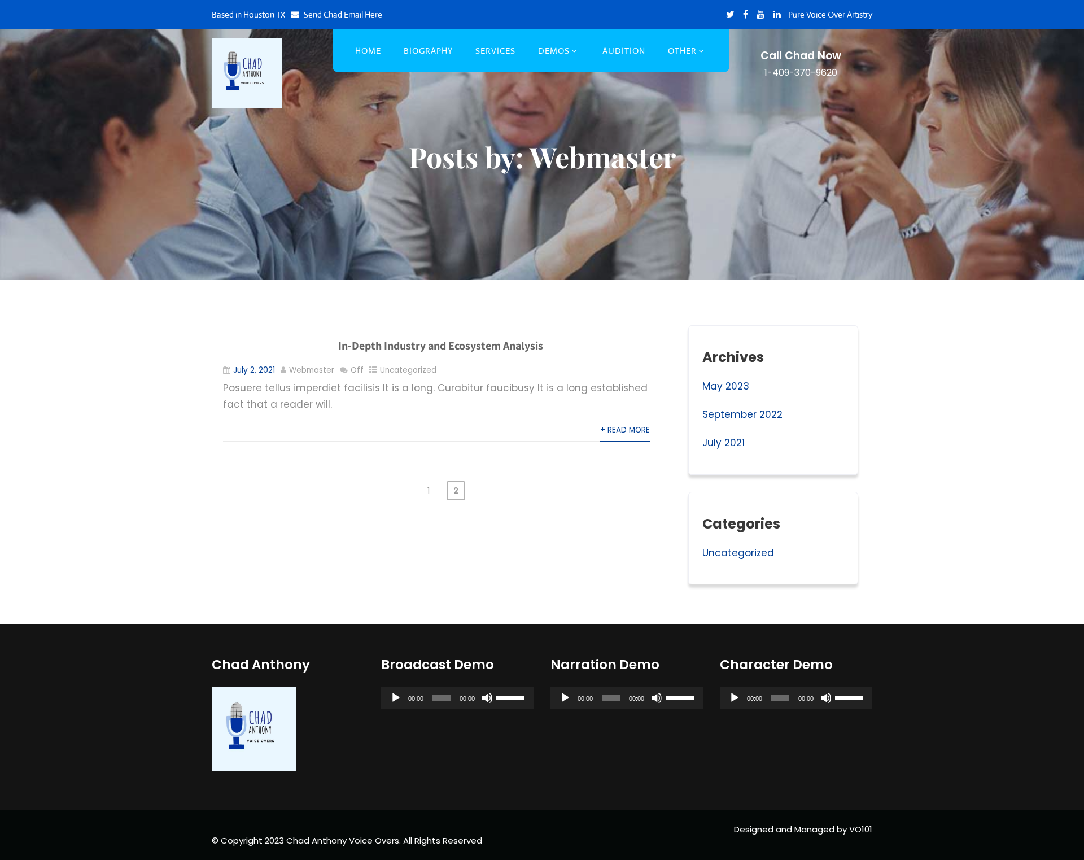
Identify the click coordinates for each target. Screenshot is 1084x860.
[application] (457, 698)
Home (368, 50)
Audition (623, 50)
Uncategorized (408, 370)
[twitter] (730, 14)
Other (682, 50)
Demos (554, 50)
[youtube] (760, 14)
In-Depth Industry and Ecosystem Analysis (440, 345)
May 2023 (725, 386)
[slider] (512, 697)
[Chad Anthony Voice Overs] (247, 73)
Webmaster (311, 370)
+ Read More (625, 430)
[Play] (395, 698)
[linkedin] (777, 14)
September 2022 (742, 414)
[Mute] (487, 698)
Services (495, 50)
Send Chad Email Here (343, 14)
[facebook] (745, 14)
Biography (428, 50)
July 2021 (723, 442)
